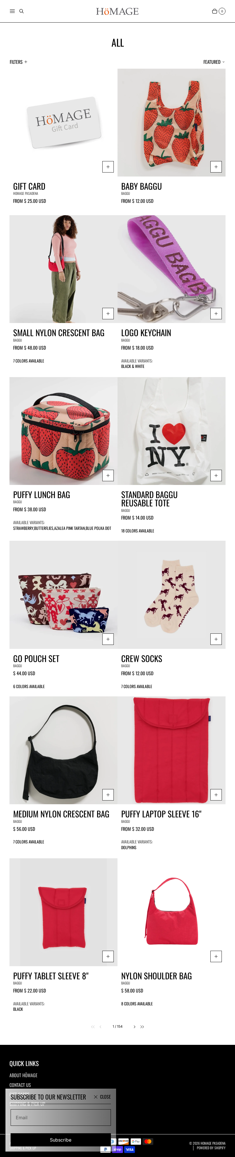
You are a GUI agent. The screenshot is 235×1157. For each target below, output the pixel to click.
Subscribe (60, 1140)
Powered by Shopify (211, 1148)
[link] (90, 1027)
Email (22, 1117)
